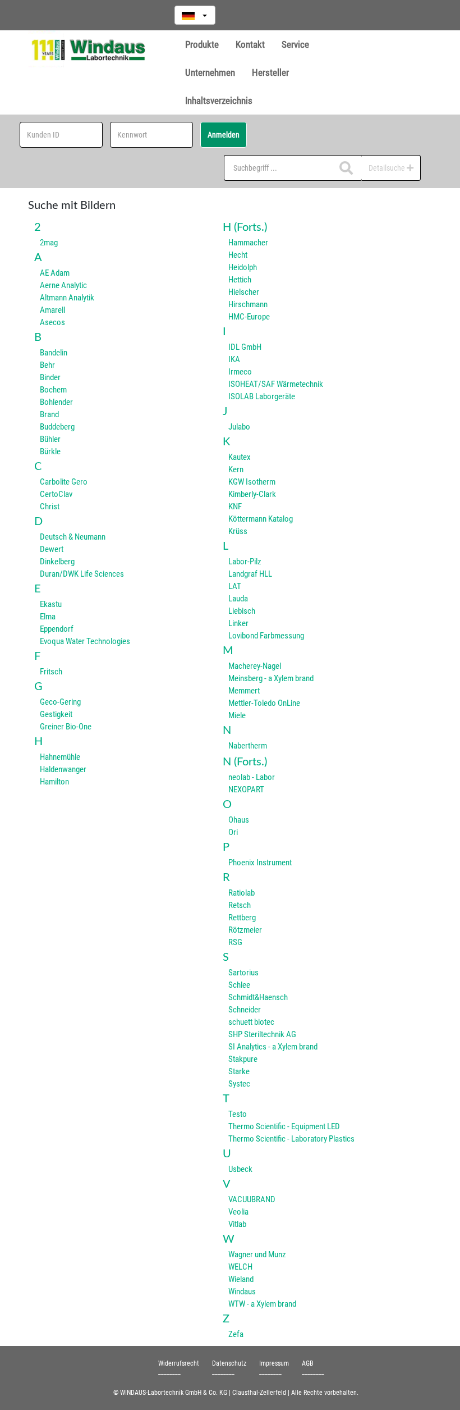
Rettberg (242, 917)
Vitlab (237, 1224)
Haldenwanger (63, 769)
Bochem (53, 390)
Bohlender (56, 402)
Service (295, 44)
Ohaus (238, 820)
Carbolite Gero (64, 482)
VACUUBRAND (251, 1199)
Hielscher (243, 292)
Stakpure (242, 1059)
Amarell (52, 310)
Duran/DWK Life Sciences (82, 574)
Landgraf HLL (250, 574)
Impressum (274, 1363)
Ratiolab (241, 893)
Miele (237, 715)
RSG (235, 942)
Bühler (50, 439)
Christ (49, 506)
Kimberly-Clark (252, 494)
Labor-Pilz (244, 561)
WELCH (240, 1267)
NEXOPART (246, 789)
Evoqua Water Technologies (85, 641)
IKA (234, 359)
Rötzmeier (245, 930)
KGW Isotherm (251, 482)
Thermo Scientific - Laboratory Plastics (291, 1139)
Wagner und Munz (257, 1254)
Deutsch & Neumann (72, 537)
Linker (238, 623)
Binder (50, 377)
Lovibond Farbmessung (266, 636)
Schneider (244, 1010)
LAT (234, 586)
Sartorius (243, 973)
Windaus (242, 1291)
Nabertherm (247, 746)
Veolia (238, 1212)
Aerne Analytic (63, 285)
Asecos (52, 322)
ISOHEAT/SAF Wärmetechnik (275, 384)
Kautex (239, 457)
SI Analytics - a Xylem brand (273, 1047)
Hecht (237, 255)
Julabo (239, 427)
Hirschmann (248, 304)
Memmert (244, 691)
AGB (308, 1363)
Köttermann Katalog (260, 519)
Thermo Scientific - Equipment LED (284, 1126)
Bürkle (50, 451)
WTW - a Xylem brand (262, 1304)
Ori (233, 832)
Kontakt (250, 44)
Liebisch (241, 611)
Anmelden (224, 134)
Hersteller (270, 72)
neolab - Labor (251, 777)
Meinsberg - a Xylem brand (271, 678)
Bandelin (53, 353)
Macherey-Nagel (254, 666)
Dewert (51, 549)
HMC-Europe (249, 317)
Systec (239, 1084)
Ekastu (51, 604)
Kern (235, 469)
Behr (47, 365)
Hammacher (248, 243)
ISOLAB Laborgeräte (261, 396)
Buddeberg (57, 427)
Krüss (237, 531)
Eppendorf (56, 629)
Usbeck (240, 1169)
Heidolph (242, 267)
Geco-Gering (60, 702)
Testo (237, 1114)
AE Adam (55, 273)
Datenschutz (229, 1363)
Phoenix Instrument (260, 862)
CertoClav (56, 494)
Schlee (239, 985)
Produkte (202, 44)
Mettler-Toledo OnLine (264, 703)
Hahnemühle (60, 757)
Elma (48, 617)
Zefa (235, 1334)
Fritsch (51, 672)
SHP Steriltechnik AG (262, 1034)
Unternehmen (210, 72)
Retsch (239, 905)
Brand (49, 414)
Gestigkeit (56, 714)
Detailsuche (388, 167)
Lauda (238, 599)
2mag (49, 243)
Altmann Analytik (67, 298)
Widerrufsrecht (178, 1363)
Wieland (241, 1279)
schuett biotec (251, 1022)
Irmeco (240, 372)
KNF (235, 506)
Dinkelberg (57, 561)
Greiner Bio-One (65, 727)
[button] (194, 15)
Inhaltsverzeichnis (218, 100)
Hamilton (54, 782)
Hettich (239, 280)
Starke (239, 1071)
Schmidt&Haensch (258, 997)
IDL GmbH (244, 347)
